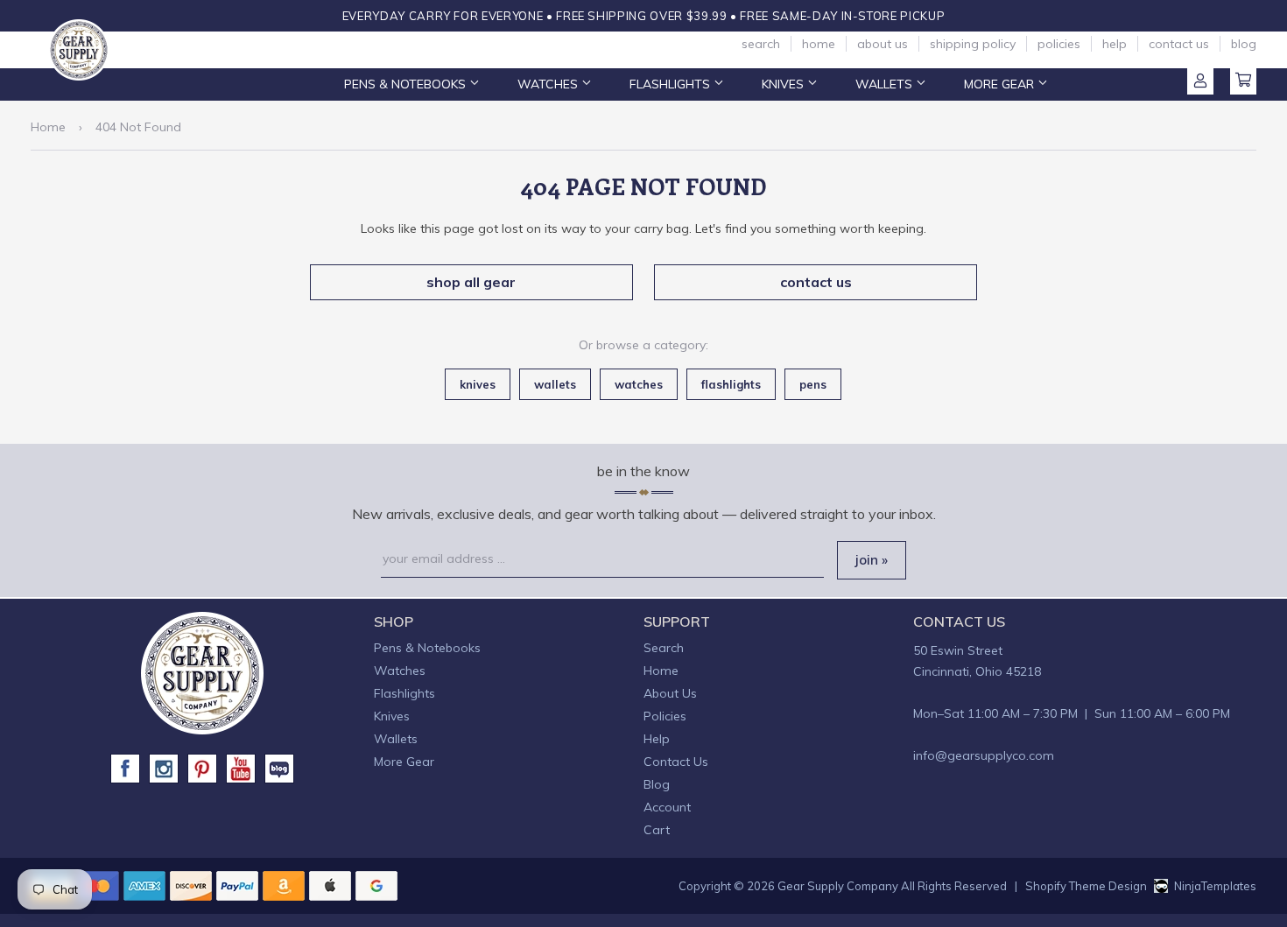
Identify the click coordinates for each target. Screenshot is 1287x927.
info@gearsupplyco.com (983, 755)
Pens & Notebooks (406, 84)
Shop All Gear (471, 282)
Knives (784, 84)
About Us (882, 44)
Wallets (885, 84)
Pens (812, 384)
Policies (1058, 44)
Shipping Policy (973, 44)
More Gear (1000, 84)
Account (1200, 81)
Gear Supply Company (837, 886)
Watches (549, 84)
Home (818, 44)
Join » (871, 559)
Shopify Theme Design (1086, 886)
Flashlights (671, 84)
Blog (1243, 44)
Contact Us (1179, 44)
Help (1114, 44)
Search (761, 44)
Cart (1243, 81)
